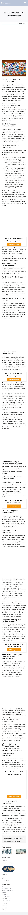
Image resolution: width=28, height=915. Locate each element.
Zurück (20, 23)
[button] (3, 852)
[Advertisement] (14, 42)
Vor (24, 23)
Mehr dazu (17, 841)
